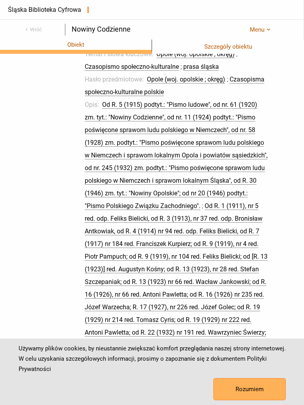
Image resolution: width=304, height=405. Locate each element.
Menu (257, 29)
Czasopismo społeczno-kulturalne (132, 66)
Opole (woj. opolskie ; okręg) (195, 54)
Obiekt (75, 44)
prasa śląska (201, 66)
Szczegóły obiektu (228, 46)
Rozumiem (250, 389)
